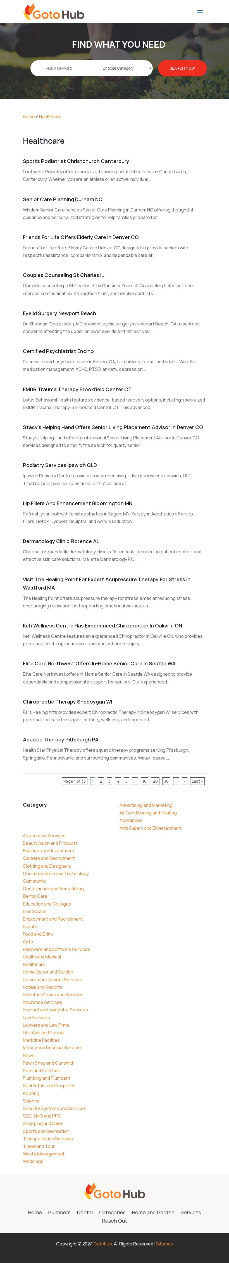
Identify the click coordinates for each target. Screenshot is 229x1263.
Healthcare (50, 116)
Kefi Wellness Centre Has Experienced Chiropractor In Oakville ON (102, 625)
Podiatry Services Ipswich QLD (60, 465)
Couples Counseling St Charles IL (63, 275)
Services (191, 1213)
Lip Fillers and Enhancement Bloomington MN (77, 503)
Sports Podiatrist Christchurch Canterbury (76, 161)
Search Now (182, 68)
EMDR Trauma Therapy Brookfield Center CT (77, 389)
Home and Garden (153, 1213)
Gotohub (103, 1244)
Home (29, 116)
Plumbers (59, 1213)
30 (166, 781)
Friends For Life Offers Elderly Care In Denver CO (81, 237)
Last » (197, 781)
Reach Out (114, 1221)
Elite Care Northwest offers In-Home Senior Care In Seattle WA (99, 663)
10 (144, 781)
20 (155, 781)
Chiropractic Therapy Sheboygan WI (67, 701)
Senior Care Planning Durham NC (62, 199)
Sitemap (164, 1244)
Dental (85, 1213)
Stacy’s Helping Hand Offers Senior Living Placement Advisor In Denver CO (113, 427)
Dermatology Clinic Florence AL (61, 541)
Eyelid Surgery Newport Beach (59, 313)
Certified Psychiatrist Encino (58, 351)
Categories (112, 1213)
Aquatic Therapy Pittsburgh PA (61, 739)
